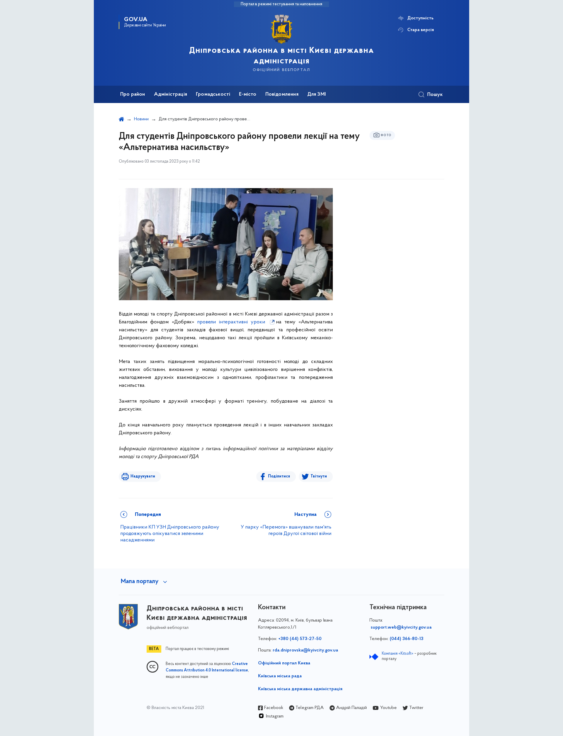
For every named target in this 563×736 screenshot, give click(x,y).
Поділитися (279, 476)
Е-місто (247, 94)
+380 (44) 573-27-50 (300, 639)
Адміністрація (170, 94)
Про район (132, 94)
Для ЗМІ (316, 94)
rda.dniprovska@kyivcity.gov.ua (305, 650)
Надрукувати (142, 476)
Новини (141, 119)
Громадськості (213, 94)
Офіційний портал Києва (284, 663)
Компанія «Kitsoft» (397, 653)
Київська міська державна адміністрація (300, 689)
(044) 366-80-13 (406, 639)
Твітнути (319, 476)
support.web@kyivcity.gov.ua (401, 627)
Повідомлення (282, 94)
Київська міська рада (280, 676)
